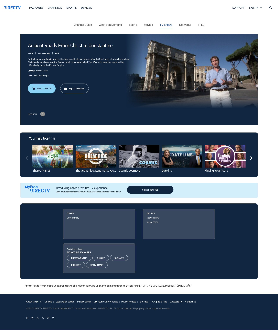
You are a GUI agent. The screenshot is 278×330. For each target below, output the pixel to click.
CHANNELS (55, 8)
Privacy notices (128, 301)
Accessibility (176, 301)
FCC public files (159, 301)
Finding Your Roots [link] (216, 170)
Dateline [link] (167, 170)
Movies (148, 25)
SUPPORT (238, 8)
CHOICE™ (101, 258)
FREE (201, 25)
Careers (48, 301)
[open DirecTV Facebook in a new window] (32, 318)
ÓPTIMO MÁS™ (96, 265)
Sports (133, 25)
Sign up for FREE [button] (150, 189)
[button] (271, 7)
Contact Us (190, 301)
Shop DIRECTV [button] (44, 88)
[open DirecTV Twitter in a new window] (37, 318)
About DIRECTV (33, 301)
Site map (143, 301)
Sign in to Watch (76, 88)
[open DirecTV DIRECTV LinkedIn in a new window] (27, 318)
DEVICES (86, 8)
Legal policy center (64, 301)
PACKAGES (36, 8)
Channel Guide (83, 25)
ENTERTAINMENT (79, 258)
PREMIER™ (76, 265)
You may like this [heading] (42, 139)
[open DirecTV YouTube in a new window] (48, 318)
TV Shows (166, 25)
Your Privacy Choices (107, 301)
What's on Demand (110, 25)
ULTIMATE (119, 258)
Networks (185, 25)
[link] (52, 156)
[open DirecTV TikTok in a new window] (53, 318)
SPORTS (71, 8)
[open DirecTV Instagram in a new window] (43, 318)
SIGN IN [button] (253, 8)
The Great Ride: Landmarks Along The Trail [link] (102, 170)
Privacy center (84, 301)
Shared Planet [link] (41, 170)
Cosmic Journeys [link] (129, 170)
